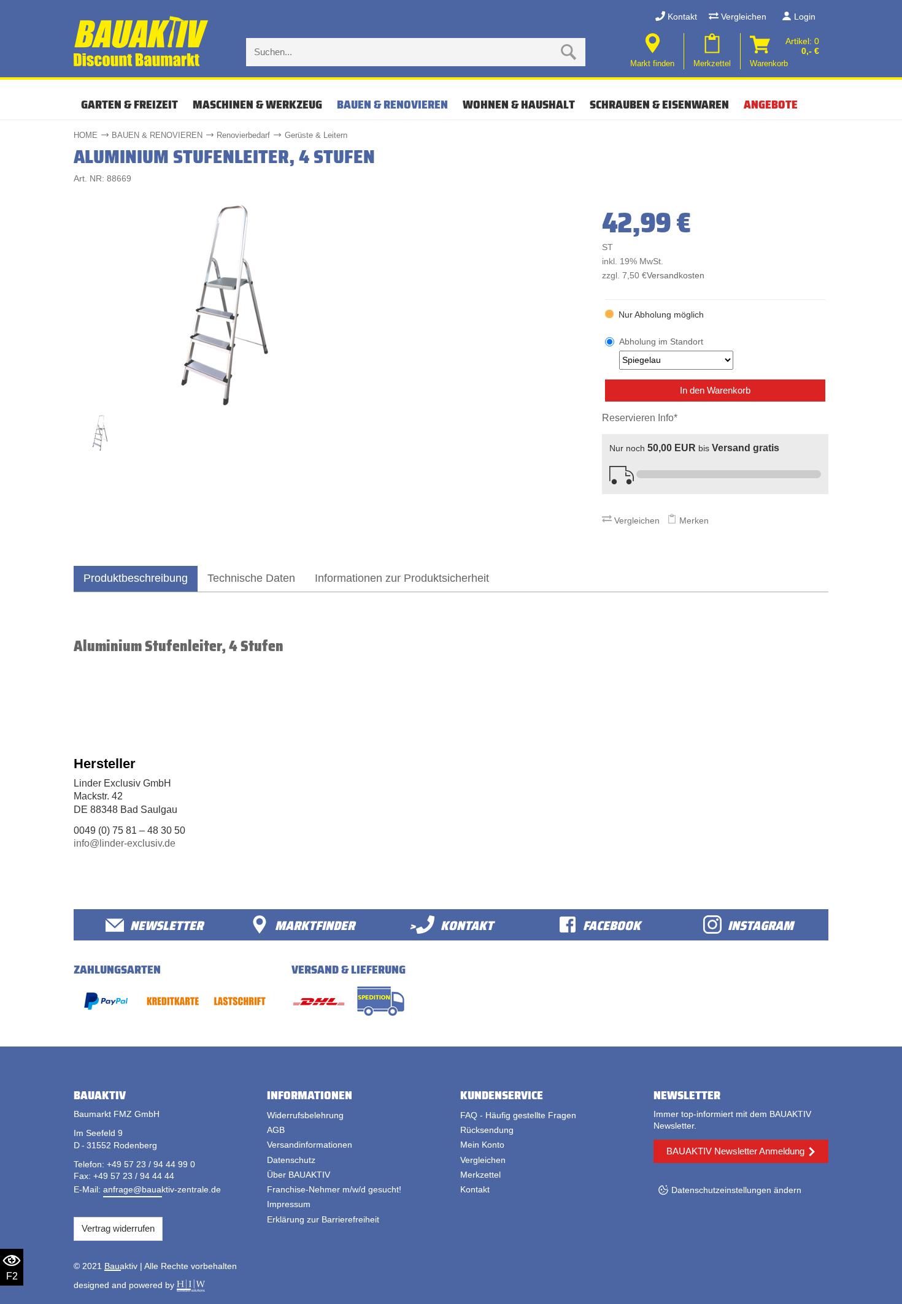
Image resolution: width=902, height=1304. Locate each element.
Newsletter (166, 924)
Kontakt (681, 16)
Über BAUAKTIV (298, 1175)
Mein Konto (482, 1145)
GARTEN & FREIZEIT (129, 104)
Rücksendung (487, 1130)
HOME (86, 135)
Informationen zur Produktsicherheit (402, 577)
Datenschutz (291, 1160)
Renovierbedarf (243, 135)
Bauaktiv (120, 1266)
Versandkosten (675, 275)
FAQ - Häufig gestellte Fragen (518, 1115)
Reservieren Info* (639, 418)
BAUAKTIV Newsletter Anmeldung (735, 1151)
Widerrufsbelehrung (305, 1115)
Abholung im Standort (661, 341)
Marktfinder (315, 924)
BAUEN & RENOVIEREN (392, 104)
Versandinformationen (309, 1145)
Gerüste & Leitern (316, 135)
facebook (612, 924)
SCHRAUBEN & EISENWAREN (659, 104)
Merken (693, 520)
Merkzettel (480, 1175)
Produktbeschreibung (135, 577)
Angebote (771, 104)
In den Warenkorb (715, 390)
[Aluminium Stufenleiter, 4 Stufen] (225, 304)
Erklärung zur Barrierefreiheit (323, 1219)
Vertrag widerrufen (118, 1228)
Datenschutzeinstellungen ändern (736, 1190)
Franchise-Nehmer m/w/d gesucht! (334, 1189)
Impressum (288, 1204)
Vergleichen (742, 16)
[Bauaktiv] (142, 42)
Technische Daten (251, 577)
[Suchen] (569, 52)
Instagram (760, 924)
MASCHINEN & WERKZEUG (257, 104)
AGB (276, 1130)
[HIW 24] (191, 1285)
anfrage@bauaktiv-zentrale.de (162, 1189)
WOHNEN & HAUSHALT (519, 104)
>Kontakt (451, 924)
